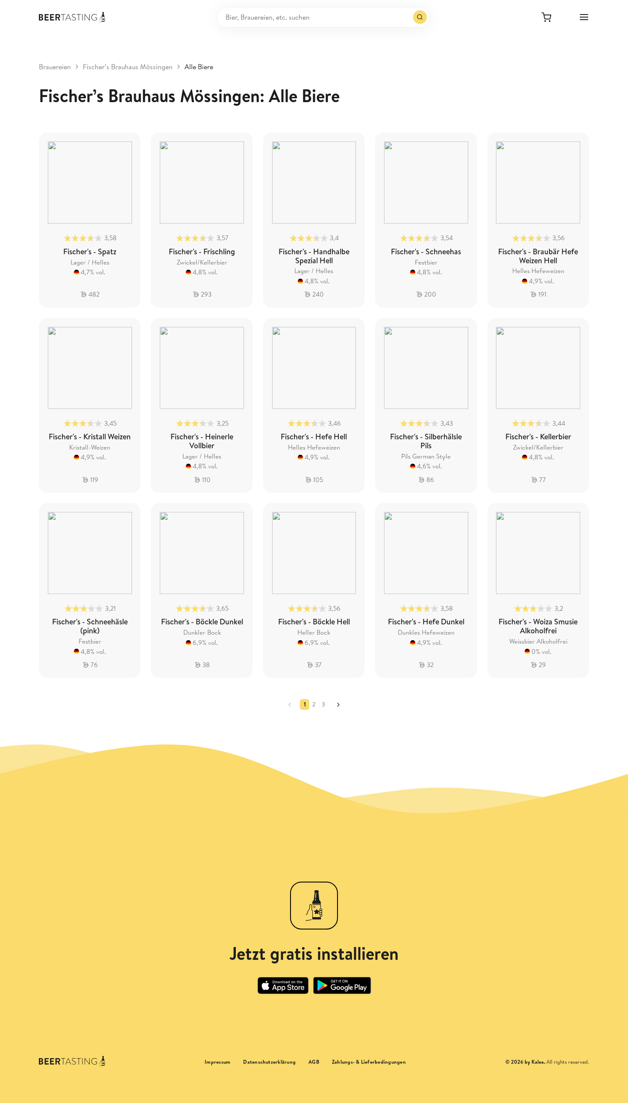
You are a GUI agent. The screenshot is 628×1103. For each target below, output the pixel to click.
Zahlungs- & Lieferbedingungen (369, 1062)
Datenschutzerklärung (269, 1062)
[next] (338, 704)
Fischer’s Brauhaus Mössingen (128, 66)
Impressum (217, 1062)
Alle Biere (199, 66)
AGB (313, 1062)
